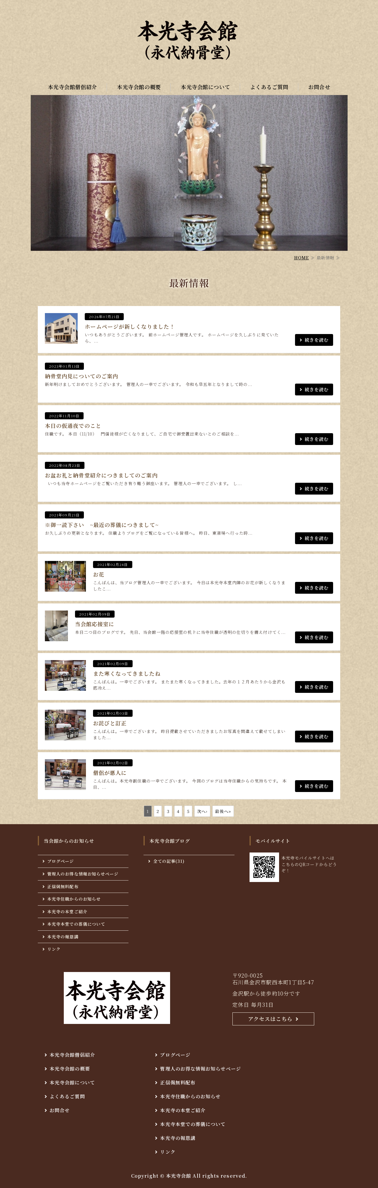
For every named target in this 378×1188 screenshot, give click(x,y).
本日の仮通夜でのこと (73, 425)
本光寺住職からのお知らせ (74, 899)
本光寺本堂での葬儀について (76, 924)
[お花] (65, 586)
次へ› (202, 811)
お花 (98, 574)
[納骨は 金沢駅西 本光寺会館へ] (189, 38)
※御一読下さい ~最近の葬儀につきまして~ (102, 524)
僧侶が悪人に (110, 772)
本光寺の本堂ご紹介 (67, 911)
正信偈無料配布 (63, 886)
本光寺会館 (178, 1175)
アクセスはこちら (270, 1018)
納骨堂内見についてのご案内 (81, 376)
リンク (54, 949)
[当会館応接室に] (56, 636)
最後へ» (223, 811)
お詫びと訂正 (110, 723)
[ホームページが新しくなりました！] (61, 338)
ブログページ (60, 861)
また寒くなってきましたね (127, 673)
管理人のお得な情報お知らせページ (82, 874)
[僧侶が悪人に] (65, 784)
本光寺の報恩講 (63, 937)
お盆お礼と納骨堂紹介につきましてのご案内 (101, 475)
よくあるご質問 (269, 87)
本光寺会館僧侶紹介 (72, 87)
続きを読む (316, 339)
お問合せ (319, 87)
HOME (301, 258)
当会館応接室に (95, 624)
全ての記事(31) (169, 861)
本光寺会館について (205, 87)
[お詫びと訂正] (65, 735)
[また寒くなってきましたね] (65, 685)
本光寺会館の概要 (139, 87)
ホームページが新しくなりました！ (130, 326)
